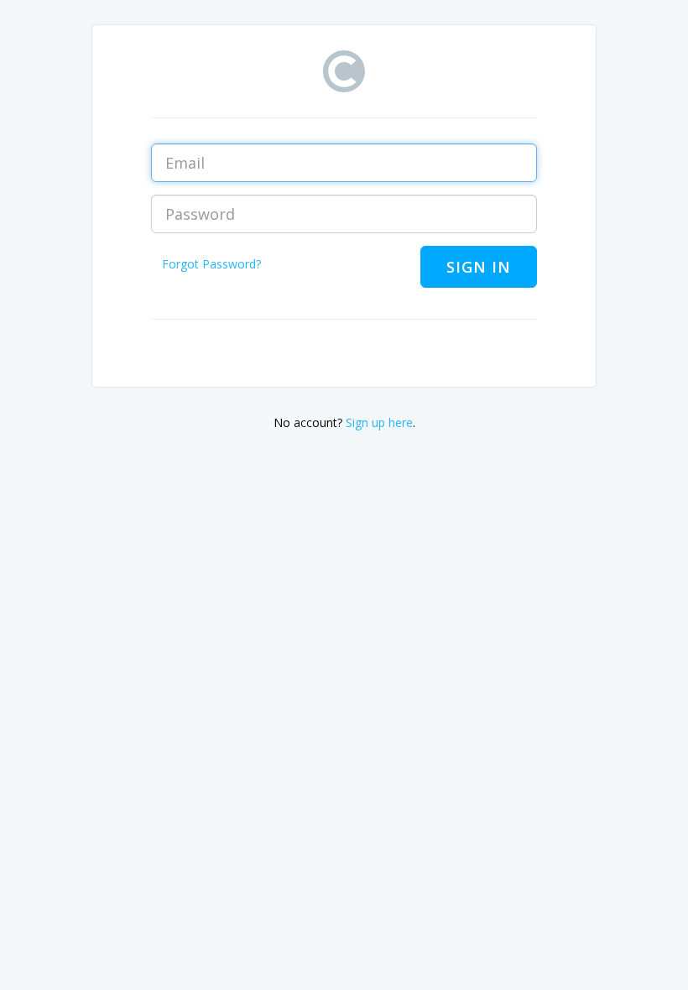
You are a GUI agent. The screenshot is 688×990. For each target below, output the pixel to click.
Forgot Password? (211, 264)
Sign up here (379, 422)
